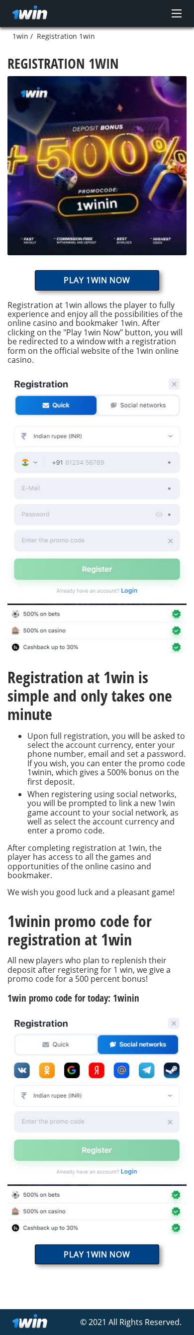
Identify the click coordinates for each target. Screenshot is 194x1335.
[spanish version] (149, 164)
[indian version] (101, 164)
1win (20, 36)
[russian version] (77, 164)
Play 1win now (97, 280)
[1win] (29, 1322)
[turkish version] (125, 164)
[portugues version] (173, 164)
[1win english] (29, 13)
